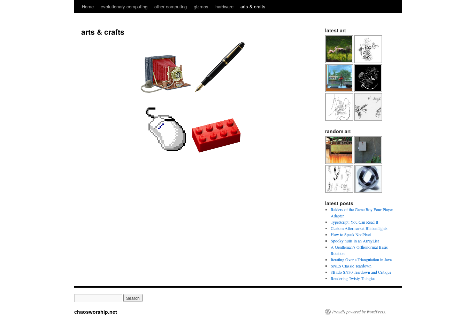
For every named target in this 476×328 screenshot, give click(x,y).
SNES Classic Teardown (351, 266)
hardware (224, 6)
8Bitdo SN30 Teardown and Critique (361, 272)
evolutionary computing (124, 6)
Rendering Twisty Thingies (353, 278)
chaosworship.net (95, 311)
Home (88, 6)
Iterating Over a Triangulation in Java (361, 259)
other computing (170, 6)
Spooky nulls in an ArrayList (355, 240)
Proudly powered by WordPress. (359, 311)
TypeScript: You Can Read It (354, 222)
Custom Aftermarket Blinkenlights (359, 228)
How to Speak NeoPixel (351, 234)
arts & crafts (253, 6)
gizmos (201, 6)
